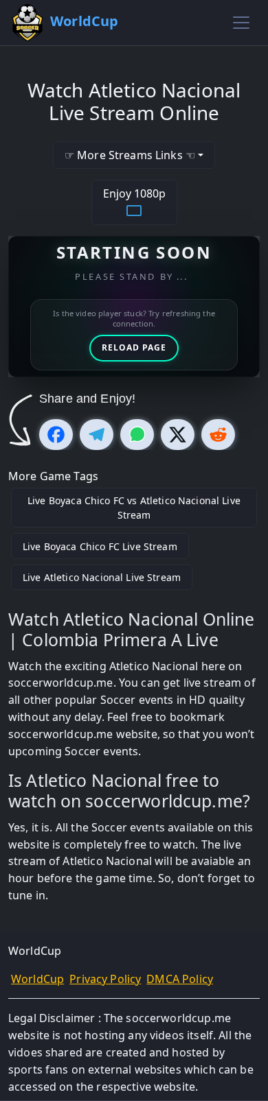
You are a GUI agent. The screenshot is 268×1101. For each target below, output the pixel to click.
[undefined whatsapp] (137, 434)
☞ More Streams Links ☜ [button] (130, 155)
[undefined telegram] (96, 434)
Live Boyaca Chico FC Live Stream (100, 546)
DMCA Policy (179, 978)
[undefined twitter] (177, 434)
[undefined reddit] (218, 434)
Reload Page (134, 347)
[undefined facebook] (56, 434)
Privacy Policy (105, 978)
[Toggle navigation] (241, 23)
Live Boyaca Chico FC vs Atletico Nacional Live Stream (134, 507)
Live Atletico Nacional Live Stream (102, 577)
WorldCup (37, 978)
